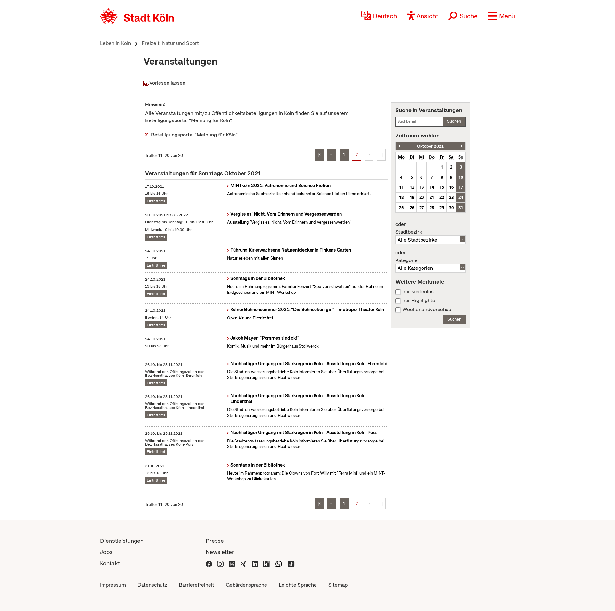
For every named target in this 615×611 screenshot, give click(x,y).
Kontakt (110, 563)
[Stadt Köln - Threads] (232, 563)
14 (432, 187)
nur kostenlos (418, 291)
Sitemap (338, 585)
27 (421, 208)
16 (451, 187)
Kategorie (406, 257)
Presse (215, 540)
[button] (501, 16)
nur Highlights (418, 300)
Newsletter (220, 552)
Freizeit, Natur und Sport (170, 43)
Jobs (106, 552)
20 (421, 197)
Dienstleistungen (122, 540)
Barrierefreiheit (196, 585)
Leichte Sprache (298, 585)
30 (451, 208)
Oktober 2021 (430, 146)
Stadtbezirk (408, 228)
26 (412, 208)
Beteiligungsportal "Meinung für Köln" (194, 134)
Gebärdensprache (246, 585)
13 (421, 187)
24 (460, 197)
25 (401, 208)
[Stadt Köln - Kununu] (266, 563)
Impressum (113, 585)
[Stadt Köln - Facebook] (209, 563)
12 (412, 187)
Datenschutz (152, 585)
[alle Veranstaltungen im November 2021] (461, 146)
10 (460, 177)
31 (460, 208)
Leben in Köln (115, 43)
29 (441, 208)
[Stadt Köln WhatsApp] (279, 563)
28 (432, 208)
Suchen (454, 121)
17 (460, 187)
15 (441, 187)
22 (441, 197)
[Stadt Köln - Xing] (243, 563)
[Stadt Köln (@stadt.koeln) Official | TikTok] (291, 563)
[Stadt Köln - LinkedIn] (255, 563)
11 (401, 187)
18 (401, 197)
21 (432, 197)
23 (451, 197)
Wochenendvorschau (426, 309)
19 (412, 197)
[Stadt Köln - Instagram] (220, 563)
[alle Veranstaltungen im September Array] (400, 146)
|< (319, 154)
